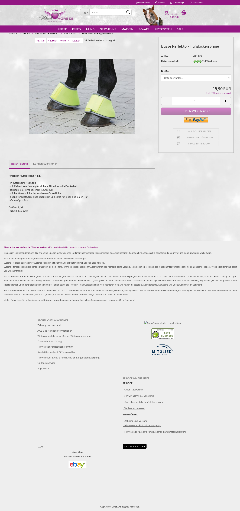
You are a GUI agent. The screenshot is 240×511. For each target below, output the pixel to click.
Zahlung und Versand (49, 325)
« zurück (52, 40)
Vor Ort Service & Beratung (139, 395)
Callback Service (46, 362)
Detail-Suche (144, 2)
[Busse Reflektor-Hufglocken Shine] (82, 95)
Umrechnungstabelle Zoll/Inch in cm (144, 401)
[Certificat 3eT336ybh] (162, 333)
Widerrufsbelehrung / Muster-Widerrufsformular (64, 335)
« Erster (41, 40)
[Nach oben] (230, 506)
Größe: (165, 70)
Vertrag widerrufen (134, 446)
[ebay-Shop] (77, 464)
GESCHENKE (108, 29)
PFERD (76, 29)
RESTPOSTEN (163, 29)
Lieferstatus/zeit (170, 61)
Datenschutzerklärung (49, 341)
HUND (90, 29)
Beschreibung (19, 163)
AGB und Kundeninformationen (54, 330)
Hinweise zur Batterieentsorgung (55, 346)
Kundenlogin (178, 2)
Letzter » (77, 40)
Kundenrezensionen (45, 163)
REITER (62, 29)
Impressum (43, 368)
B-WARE (144, 29)
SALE (180, 29)
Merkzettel (197, 2)
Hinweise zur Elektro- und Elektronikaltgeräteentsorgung (68, 357)
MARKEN (127, 29)
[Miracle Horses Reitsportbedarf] (56, 15)
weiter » (64, 40)
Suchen (161, 2)
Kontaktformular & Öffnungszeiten (56, 352)
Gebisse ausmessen (134, 408)
